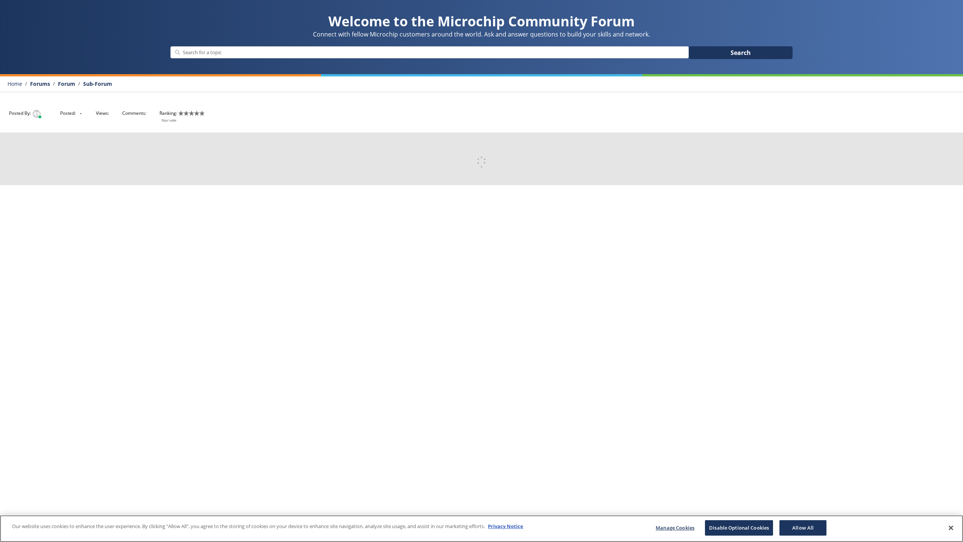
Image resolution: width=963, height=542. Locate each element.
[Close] (951, 527)
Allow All (803, 527)
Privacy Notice (505, 526)
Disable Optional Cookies (739, 527)
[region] (481, 528)
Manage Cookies (675, 527)
